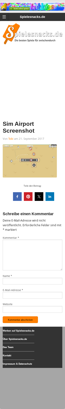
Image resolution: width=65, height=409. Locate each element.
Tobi (10, 138)
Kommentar (11, 237)
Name (7, 276)
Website (7, 304)
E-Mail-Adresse (13, 290)
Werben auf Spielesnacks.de (18, 330)
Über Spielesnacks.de (15, 339)
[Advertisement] (32, 87)
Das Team (8, 347)
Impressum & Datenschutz (17, 363)
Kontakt (7, 355)
